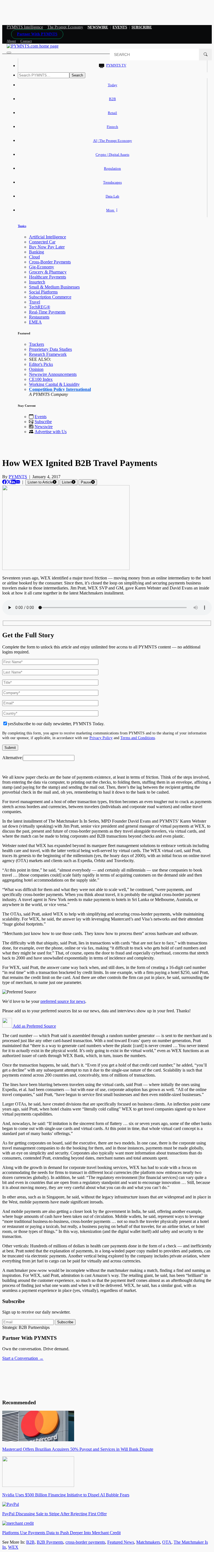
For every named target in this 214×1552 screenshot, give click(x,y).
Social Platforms (43, 292)
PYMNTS (18, 476)
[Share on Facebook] (4, 482)
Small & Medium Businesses (54, 287)
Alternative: (12, 757)
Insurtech (37, 282)
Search (77, 75)
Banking (36, 252)
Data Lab (112, 196)
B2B (112, 99)
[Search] (205, 54)
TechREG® (39, 307)
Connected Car (42, 242)
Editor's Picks (41, 364)
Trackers (36, 344)
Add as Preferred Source (34, 1026)
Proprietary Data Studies (50, 349)
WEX (13, 1547)
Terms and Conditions (137, 738)
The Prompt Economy (65, 27)
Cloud (34, 257)
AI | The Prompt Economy (112, 141)
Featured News (120, 1542)
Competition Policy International (60, 389)
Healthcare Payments (47, 277)
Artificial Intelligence (47, 237)
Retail (112, 113)
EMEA (35, 322)
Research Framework (48, 354)
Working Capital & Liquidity (54, 384)
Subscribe (43, 421)
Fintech (112, 127)
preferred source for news (62, 1001)
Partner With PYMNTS (37, 34)
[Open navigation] (9, 52)
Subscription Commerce (50, 297)
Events (120, 27)
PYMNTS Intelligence (25, 27)
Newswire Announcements (53, 374)
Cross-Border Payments (50, 262)
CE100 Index (41, 379)
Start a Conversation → (22, 1358)
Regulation (112, 168)
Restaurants (39, 317)
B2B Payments (50, 1542)
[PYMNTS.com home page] (33, 46)
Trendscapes (112, 182)
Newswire (97, 27)
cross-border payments (85, 1542)
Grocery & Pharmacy (48, 272)
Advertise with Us (51, 431)
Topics (22, 226)
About (11, 41)
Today (112, 85)
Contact (26, 41)
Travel (34, 302)
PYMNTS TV (116, 65)
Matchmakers (148, 1542)
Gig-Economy (41, 267)
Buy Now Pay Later (47, 247)
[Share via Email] (18, 482)
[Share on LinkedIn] (13, 482)
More (110, 210)
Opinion (36, 369)
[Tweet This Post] (9, 482)
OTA (166, 1542)
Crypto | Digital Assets (112, 154)
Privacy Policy (101, 738)
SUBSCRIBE (142, 27)
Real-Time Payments (47, 312)
